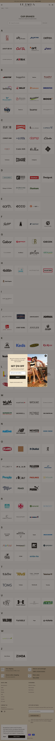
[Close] (45, 355)
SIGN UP (18, 377)
